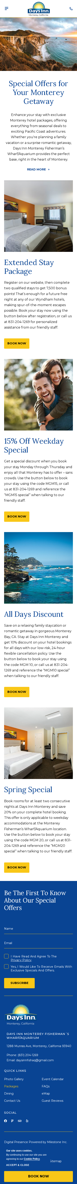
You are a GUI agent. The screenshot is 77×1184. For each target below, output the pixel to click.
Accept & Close (17, 1165)
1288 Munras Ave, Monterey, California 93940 (39, 1046)
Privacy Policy (21, 960)
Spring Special (28, 789)
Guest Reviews (52, 1101)
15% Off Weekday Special (34, 445)
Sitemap (55, 1161)
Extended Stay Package (29, 267)
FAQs (45, 1086)
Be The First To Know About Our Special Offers (35, 900)
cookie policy (32, 1158)
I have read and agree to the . (34, 958)
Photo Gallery (14, 1079)
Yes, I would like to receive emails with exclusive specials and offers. (41, 968)
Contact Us (12, 1101)
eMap (46, 1093)
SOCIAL (10, 1113)
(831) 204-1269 (28, 1055)
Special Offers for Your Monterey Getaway (38, 92)
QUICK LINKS (15, 1071)
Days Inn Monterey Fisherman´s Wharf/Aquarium (38, 1036)
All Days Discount (33, 614)
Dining (9, 1093)
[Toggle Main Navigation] (6, 9)
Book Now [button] (38, 1176)
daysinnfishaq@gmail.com (35, 1060)
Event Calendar (53, 1079)
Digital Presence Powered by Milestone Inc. (35, 1142)
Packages (11, 1086)
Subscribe (19, 983)
